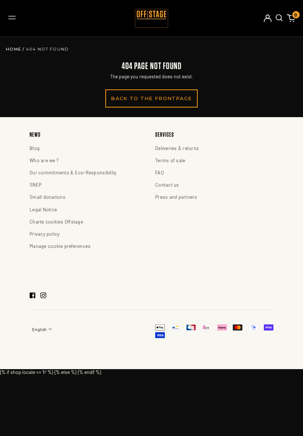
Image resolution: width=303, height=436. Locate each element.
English (39, 329)
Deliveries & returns (177, 148)
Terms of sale (170, 160)
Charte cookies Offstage (56, 222)
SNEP (35, 185)
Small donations (47, 197)
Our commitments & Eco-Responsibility (73, 173)
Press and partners (176, 197)
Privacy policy (45, 234)
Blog (35, 148)
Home (14, 49)
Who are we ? (44, 160)
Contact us (167, 185)
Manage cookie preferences (60, 246)
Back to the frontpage (151, 98)
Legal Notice (43, 209)
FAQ (159, 173)
